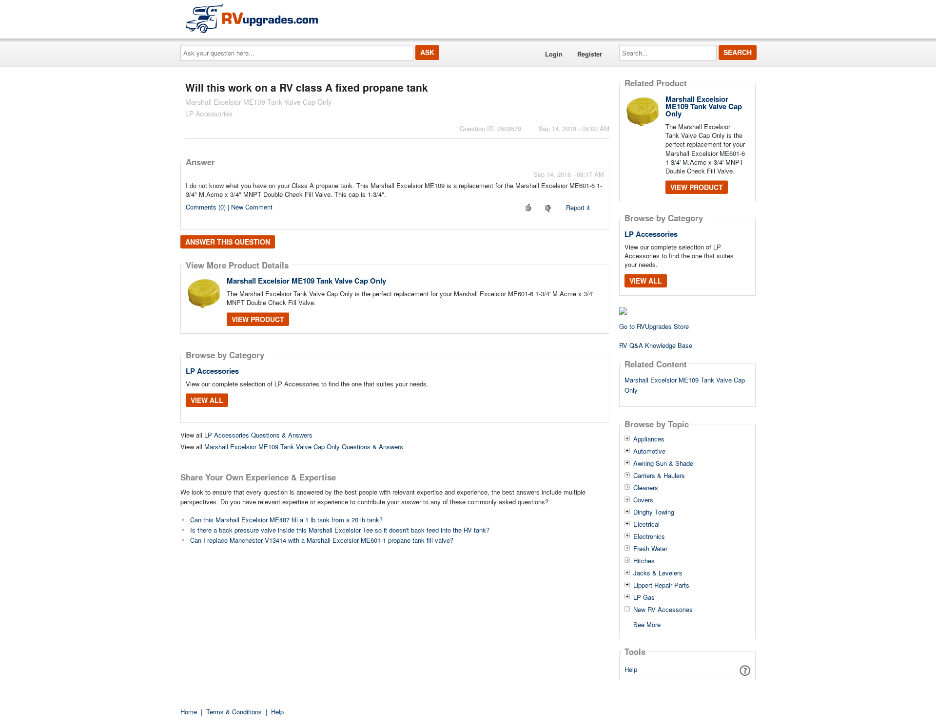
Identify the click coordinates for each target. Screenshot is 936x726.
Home (188, 711)
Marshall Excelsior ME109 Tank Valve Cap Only (306, 280)
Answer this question (227, 242)
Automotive (649, 451)
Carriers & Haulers (659, 475)
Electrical (646, 524)
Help (630, 669)
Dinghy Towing (653, 512)
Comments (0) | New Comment (229, 206)
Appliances (648, 439)
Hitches (644, 560)
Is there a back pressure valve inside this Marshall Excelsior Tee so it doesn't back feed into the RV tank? (339, 530)
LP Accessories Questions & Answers (258, 434)
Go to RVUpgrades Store (654, 326)
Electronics (649, 536)
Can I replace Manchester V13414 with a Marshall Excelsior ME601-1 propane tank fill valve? (321, 540)
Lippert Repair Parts (661, 585)
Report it (578, 207)
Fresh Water (650, 548)
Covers (643, 500)
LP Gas (644, 597)
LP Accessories (212, 370)
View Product (258, 319)
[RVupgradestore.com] (252, 18)
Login (554, 53)
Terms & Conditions (234, 711)
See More (647, 624)
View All (207, 400)
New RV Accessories (663, 609)
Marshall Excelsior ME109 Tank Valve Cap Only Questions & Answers (303, 446)
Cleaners (645, 487)
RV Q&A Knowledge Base (655, 345)
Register (589, 53)
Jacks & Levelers (657, 573)
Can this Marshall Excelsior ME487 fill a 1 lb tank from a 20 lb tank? (286, 519)
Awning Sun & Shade (663, 463)
